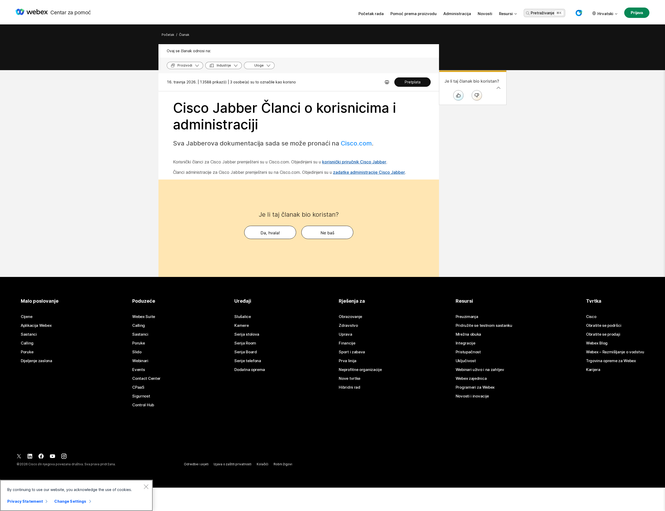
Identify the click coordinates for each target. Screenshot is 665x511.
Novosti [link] (485, 13)
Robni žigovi (283, 464)
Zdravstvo (348, 325)
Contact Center (146, 378)
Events (138, 369)
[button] (579, 13)
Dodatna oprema (249, 369)
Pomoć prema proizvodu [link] (413, 13)
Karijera (593, 369)
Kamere (241, 325)
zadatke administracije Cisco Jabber (369, 172)
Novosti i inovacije (472, 396)
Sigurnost (141, 396)
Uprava (345, 334)
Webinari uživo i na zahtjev (480, 369)
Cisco (591, 316)
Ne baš (327, 232)
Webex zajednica (471, 378)
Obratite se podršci (603, 325)
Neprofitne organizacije (360, 369)
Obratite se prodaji (603, 334)
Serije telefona (247, 361)
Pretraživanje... (544, 13)
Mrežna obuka (468, 334)
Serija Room (245, 343)
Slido (137, 352)
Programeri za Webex (475, 387)
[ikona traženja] (528, 13)
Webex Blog (597, 343)
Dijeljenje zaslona (36, 361)
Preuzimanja (467, 316)
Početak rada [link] (371, 13)
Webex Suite (143, 316)
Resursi (506, 13)
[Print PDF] (387, 82)
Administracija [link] (457, 13)
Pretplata (413, 82)
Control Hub (143, 405)
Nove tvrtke (349, 378)
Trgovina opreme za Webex (611, 361)
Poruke (27, 352)
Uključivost (466, 361)
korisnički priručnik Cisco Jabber (354, 161)
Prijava (637, 12)
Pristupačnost (468, 352)
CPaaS (138, 387)
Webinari (140, 361)
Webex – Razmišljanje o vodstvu (615, 352)
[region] (76, 495)
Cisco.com (356, 143)
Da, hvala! (270, 232)
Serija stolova (246, 334)
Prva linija (347, 361)
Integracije (465, 343)
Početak (168, 35)
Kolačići (262, 464)
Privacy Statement (25, 501)
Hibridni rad (349, 387)
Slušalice (242, 316)
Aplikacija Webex (36, 325)
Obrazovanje (350, 316)
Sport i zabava (352, 352)
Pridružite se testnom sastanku (484, 325)
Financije (347, 343)
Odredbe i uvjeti (196, 464)
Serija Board (245, 352)
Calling (27, 343)
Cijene (26, 316)
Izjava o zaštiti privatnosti (232, 464)
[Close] (146, 486)
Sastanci (29, 334)
